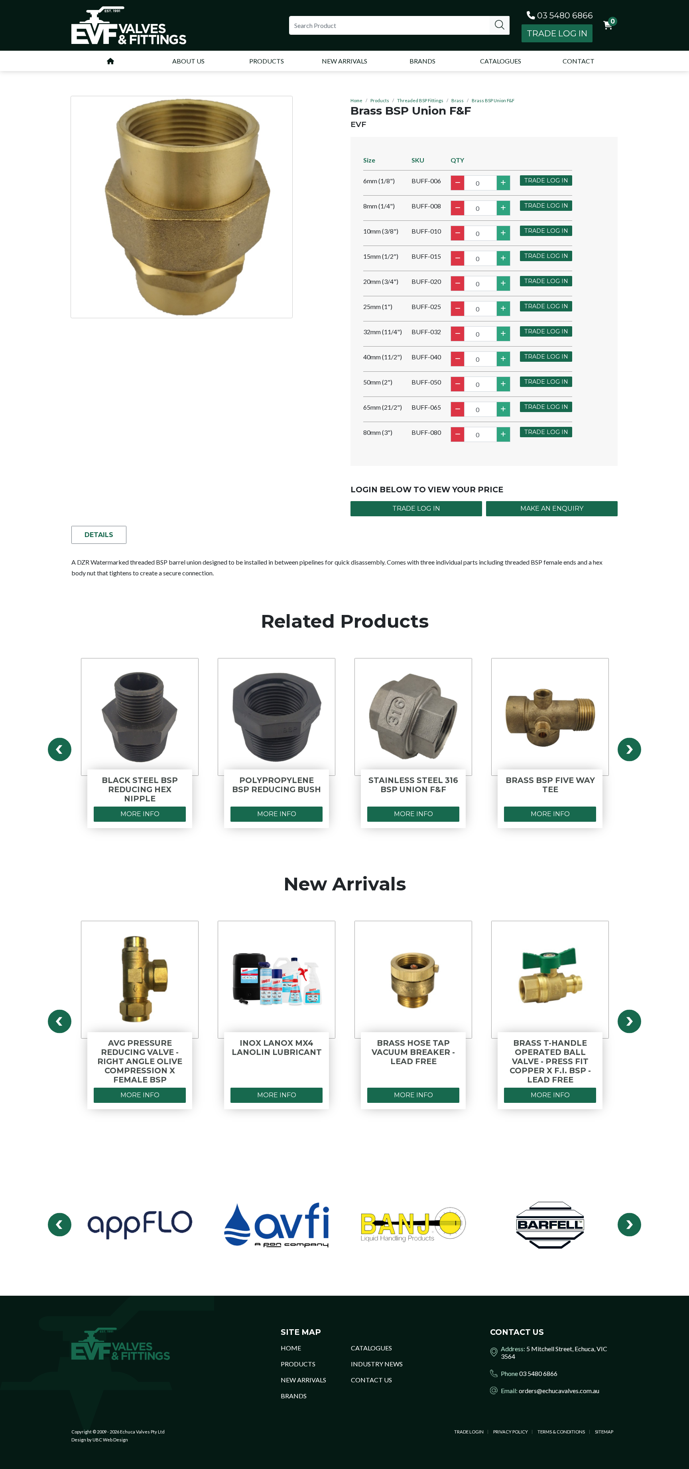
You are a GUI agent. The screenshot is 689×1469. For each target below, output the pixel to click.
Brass (457, 100)
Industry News (377, 1364)
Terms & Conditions (561, 1431)
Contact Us (371, 1380)
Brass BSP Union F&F (493, 100)
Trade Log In (557, 33)
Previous (59, 749)
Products (379, 100)
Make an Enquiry (551, 508)
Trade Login (469, 1431)
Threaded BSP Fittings (420, 100)
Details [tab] (99, 535)
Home (356, 100)
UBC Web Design (110, 1439)
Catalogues (371, 1348)
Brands (294, 1396)
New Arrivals (303, 1380)
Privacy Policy (510, 1431)
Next (629, 749)
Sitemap (604, 1431)
